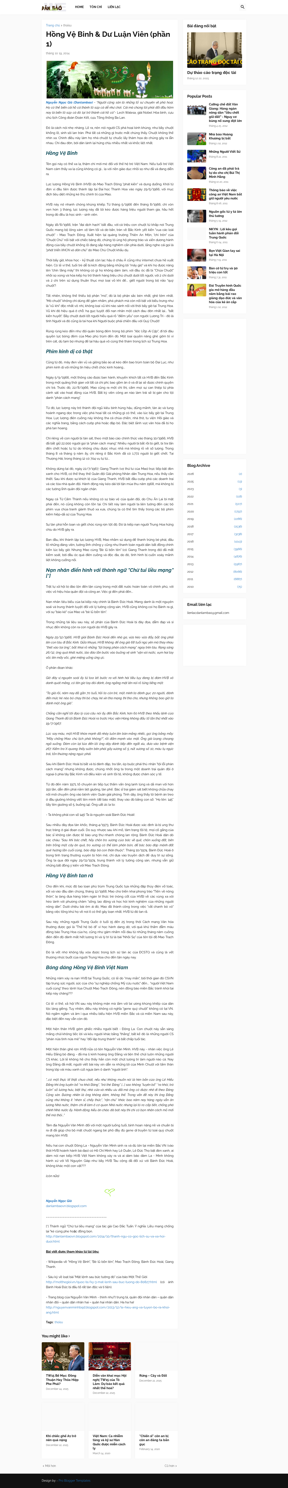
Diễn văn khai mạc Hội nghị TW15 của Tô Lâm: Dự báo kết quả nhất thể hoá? (110, 1382)
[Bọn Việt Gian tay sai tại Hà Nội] (196, 255)
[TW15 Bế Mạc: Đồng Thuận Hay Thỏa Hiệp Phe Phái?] (63, 1356)
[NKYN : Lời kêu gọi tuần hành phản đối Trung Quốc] (196, 233)
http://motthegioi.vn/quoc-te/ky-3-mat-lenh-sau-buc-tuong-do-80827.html (101, 1282)
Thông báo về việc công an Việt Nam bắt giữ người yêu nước (225, 194)
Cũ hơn (169, 1466)
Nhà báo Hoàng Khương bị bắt (221, 136)
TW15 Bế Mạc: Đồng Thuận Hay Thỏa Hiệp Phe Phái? (62, 1380)
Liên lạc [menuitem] (114, 7)
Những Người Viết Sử (224, 152)
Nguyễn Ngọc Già (59, 1201)
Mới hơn (50, 1466)
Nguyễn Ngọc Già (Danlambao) (69, 102)
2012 (214, 571)
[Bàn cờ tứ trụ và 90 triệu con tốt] (196, 272)
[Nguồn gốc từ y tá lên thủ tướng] (196, 216)
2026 (214, 474)
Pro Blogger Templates (74, 1480)
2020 (214, 511)
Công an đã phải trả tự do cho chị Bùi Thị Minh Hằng (224, 173)
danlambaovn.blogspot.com (66, 1206)
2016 (214, 541)
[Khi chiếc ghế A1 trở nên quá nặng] (63, 1417)
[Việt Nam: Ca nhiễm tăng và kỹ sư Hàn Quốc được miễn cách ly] (110, 1417)
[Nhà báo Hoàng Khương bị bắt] (196, 138)
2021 (214, 504)
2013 (214, 564)
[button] (242, 7)
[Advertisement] (214, 386)
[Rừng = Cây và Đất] (156, 1356)
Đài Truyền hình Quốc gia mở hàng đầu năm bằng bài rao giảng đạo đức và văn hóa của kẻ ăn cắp (225, 294)
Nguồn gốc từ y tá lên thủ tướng (225, 214)
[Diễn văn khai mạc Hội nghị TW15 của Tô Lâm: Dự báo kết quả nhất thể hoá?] (110, 1356)
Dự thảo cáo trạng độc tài (211, 72)
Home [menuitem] (79, 7)
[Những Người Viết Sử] (196, 156)
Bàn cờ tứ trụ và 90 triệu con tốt (223, 270)
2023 (214, 489)
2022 (214, 496)
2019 (214, 519)
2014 (214, 556)
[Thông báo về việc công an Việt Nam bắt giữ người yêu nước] (196, 194)
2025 (214, 481)
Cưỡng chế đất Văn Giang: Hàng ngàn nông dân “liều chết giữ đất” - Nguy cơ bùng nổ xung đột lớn (225, 112)
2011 (214, 579)
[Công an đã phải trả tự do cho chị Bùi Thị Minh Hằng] (196, 173)
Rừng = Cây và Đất (153, 1376)
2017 (214, 534)
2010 (214, 586)
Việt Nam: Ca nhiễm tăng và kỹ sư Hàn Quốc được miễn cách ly (109, 1442)
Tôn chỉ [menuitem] (96, 7)
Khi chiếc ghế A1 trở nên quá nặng (61, 1438)
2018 (214, 526)
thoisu (67, 25)
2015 (214, 549)
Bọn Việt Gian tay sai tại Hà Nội (224, 253)
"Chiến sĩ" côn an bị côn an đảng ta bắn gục (154, 1440)
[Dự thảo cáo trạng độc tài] (214, 50)
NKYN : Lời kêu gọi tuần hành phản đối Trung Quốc (224, 233)
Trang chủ (53, 25)
